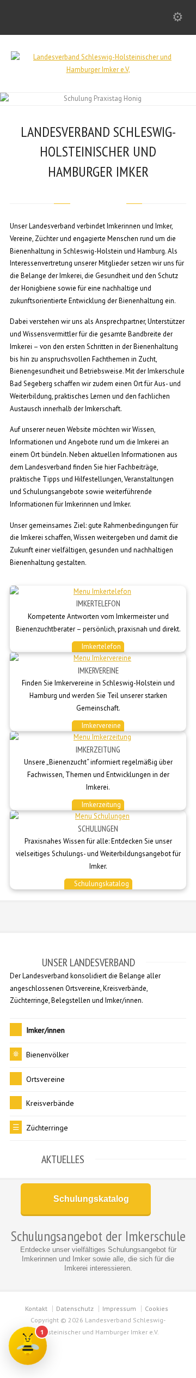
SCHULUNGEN (98, 828)
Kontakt (36, 1308)
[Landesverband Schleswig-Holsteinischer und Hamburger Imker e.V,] (98, 69)
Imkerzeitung (100, 804)
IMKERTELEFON (98, 603)
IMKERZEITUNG (98, 749)
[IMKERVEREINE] (98, 658)
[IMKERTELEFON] (98, 592)
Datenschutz (75, 1308)
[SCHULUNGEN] (98, 816)
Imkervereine (100, 725)
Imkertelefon (100, 646)
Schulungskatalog (100, 883)
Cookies (156, 1308)
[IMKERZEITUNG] (98, 737)
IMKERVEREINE (98, 670)
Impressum (119, 1308)
